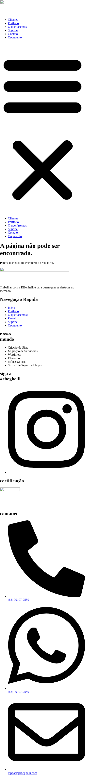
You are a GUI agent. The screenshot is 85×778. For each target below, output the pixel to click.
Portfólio (13, 23)
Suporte (13, 30)
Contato (13, 33)
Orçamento (15, 37)
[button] (42, 128)
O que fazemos (17, 26)
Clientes (13, 19)
